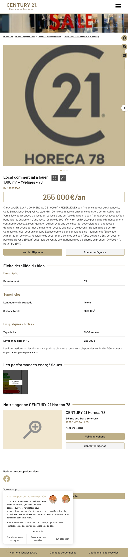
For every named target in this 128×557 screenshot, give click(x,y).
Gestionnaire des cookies (103, 552)
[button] (54, 178)
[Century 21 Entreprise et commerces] (22, 6)
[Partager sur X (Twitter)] (124, 47)
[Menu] (118, 6)
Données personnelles (63, 552)
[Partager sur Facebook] (124, 38)
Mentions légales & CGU (23, 552)
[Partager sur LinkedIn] (124, 55)
